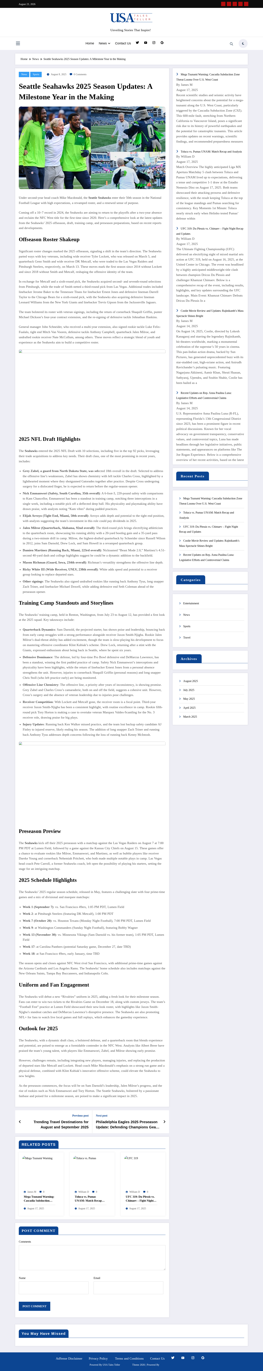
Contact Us (123, 43)
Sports (36, 74)
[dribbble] (235, 4)
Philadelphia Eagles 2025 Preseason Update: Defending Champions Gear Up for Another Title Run (126, 1125)
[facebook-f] (223, 4)
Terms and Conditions (129, 1358)
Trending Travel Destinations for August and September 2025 (61, 1124)
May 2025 (189, 698)
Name (22, 1278)
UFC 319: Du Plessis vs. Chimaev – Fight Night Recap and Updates (140, 1199)
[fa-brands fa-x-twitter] (229, 4)
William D (83, 1192)
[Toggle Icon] (18, 44)
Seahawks (31, 451)
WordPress (126, 1364)
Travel (186, 637)
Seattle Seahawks (99, 197)
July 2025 (188, 689)
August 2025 (190, 681)
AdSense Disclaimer (69, 1358)
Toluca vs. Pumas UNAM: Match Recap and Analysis (88, 1199)
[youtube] (246, 4)
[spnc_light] (243, 43)
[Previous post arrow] (20, 1122)
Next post (101, 1115)
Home (90, 43)
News (103, 43)
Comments (25, 1241)
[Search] (231, 44)
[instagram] (240, 4)
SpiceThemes (166, 1364)
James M (31, 1192)
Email (97, 1278)
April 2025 (189, 707)
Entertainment (191, 603)
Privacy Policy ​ (99, 1358)
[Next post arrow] (164, 1122)
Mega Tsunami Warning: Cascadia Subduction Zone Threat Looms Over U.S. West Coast (39, 1199)
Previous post (80, 1115)
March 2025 (190, 716)
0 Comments (80, 74)
